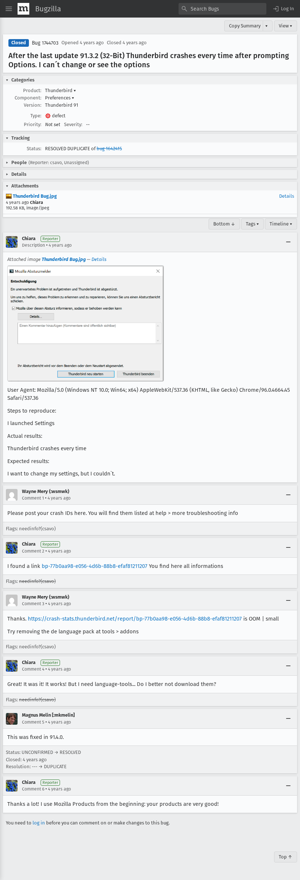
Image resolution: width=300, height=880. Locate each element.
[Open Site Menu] (9, 9)
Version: (32, 105)
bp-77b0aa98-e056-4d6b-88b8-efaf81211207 (94, 566)
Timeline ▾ (281, 224)
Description (33, 245)
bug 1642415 (109, 148)
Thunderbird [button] (60, 90)
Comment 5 (33, 722)
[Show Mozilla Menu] (23, 9)
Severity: (73, 124)
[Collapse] (288, 242)
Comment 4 (33, 669)
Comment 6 (33, 789)
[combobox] (222, 9)
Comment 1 (33, 498)
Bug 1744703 (45, 43)
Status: (34, 148)
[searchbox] (222, 9)
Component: (28, 97)
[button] (283, 9)
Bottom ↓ (224, 224)
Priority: (32, 124)
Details (286, 196)
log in (39, 823)
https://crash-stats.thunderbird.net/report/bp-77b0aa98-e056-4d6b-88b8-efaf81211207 (135, 618)
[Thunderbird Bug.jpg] (85, 323)
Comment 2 (33, 551)
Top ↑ (285, 857)
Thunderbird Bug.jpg (34, 196)
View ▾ (285, 26)
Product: (32, 90)
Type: (35, 115)
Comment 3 (33, 603)
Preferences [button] (59, 97)
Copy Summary (244, 26)
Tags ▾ (252, 224)
